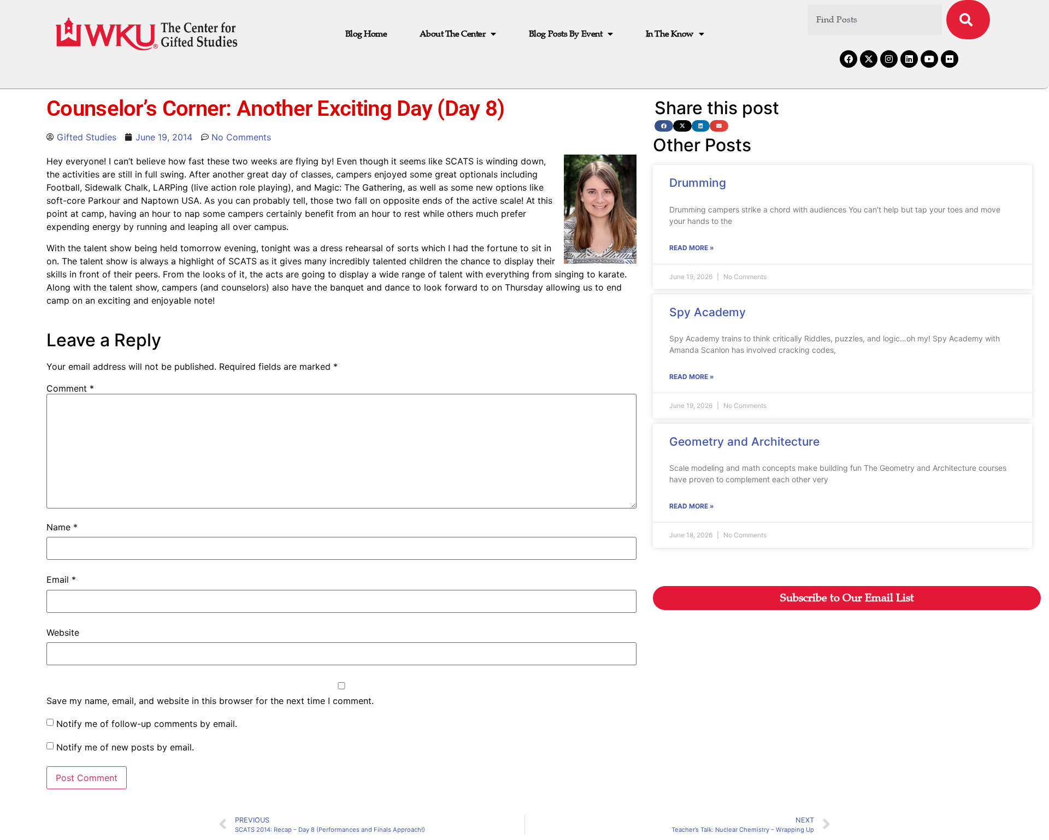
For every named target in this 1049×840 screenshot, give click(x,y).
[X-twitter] (868, 59)
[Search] (968, 19)
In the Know (669, 33)
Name (62, 527)
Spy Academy (707, 312)
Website (62, 632)
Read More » (691, 248)
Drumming (697, 183)
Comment (70, 388)
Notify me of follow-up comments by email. (146, 723)
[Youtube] (929, 59)
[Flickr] (949, 59)
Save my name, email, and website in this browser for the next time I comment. (210, 700)
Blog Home (366, 33)
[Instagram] (889, 59)
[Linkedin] (909, 59)
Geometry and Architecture (744, 441)
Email (61, 579)
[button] (664, 126)
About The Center (452, 33)
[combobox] (875, 19)
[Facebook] (848, 59)
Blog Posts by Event (565, 33)
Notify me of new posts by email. (125, 747)
